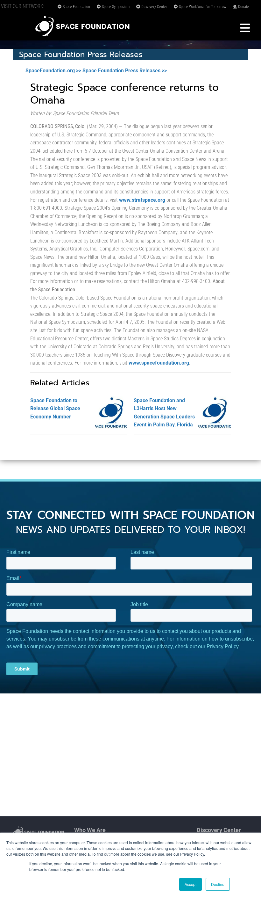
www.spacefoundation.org (159, 363)
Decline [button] (217, 884)
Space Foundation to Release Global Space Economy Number (55, 408)
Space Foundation (76, 6)
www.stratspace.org (142, 200)
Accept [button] (190, 884)
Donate (243, 6)
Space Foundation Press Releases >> (124, 71)
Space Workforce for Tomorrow (202, 6)
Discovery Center (153, 6)
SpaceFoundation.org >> (53, 71)
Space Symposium (115, 6)
